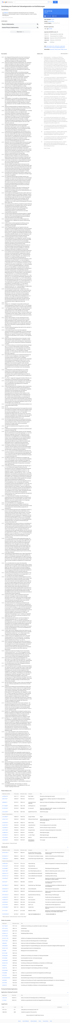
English (52, 19)
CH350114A (4, 967)
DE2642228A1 (5, 955)
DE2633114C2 (5, 948)
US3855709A (5, 863)
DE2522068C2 (5, 970)
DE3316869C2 (5, 885)
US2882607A (5, 832)
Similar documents (48, 47)
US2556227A (5, 796)
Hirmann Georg (51, 21)
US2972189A (5, 830)
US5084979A (5, 899)
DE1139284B (4, 805)
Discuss (65, 49)
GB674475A (4, 798)
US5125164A (5, 904)
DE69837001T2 (5, 930)
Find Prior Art (48, 16)
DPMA (62, 49)
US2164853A (5, 816)
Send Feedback (26, 1021)
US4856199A (5, 891)
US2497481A (5, 822)
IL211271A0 (4, 910)
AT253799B (4, 982)
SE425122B (4, 881)
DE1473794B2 (5, 935)
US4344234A (5, 878)
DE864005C (4, 802)
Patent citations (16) (50, 46)
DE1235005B (4, 958)
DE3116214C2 (5, 928)
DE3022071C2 (5, 873)
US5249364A (5, 902)
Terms (40, 1021)
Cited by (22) (57, 46)
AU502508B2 (5, 868)
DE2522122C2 (5, 962)
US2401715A (5, 819)
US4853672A (5, 858)
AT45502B (4, 950)
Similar (55, 16)
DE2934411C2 (5, 875)
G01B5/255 (6, 12)
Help (51, 1021)
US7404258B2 (5, 907)
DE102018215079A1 (6, 977)
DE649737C (4, 965)
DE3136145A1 (5, 852)
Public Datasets (34, 1021)
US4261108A (5, 870)
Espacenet (52, 49)
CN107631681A (5, 914)
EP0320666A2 (5, 945)
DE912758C (4, 975)
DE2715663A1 (5, 925)
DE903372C (4, 985)
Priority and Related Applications (58, 47)
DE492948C (4, 980)
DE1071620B (4, 953)
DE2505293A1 (5, 960)
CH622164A (4, 997)
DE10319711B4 (5, 938)
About (19, 1021)
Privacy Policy (45, 1021)
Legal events (62, 46)
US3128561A (5, 834)
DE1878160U (5, 808)
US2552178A (5, 825)
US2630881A (5, 827)
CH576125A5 (5, 865)
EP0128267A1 (5, 856)
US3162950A (5, 837)
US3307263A (5, 839)
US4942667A (5, 897)
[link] (20, 14)
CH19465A (4, 1000)
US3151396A (5, 811)
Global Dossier (57, 49)
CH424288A (4, 972)
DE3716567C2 (5, 894)
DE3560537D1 (5, 888)
